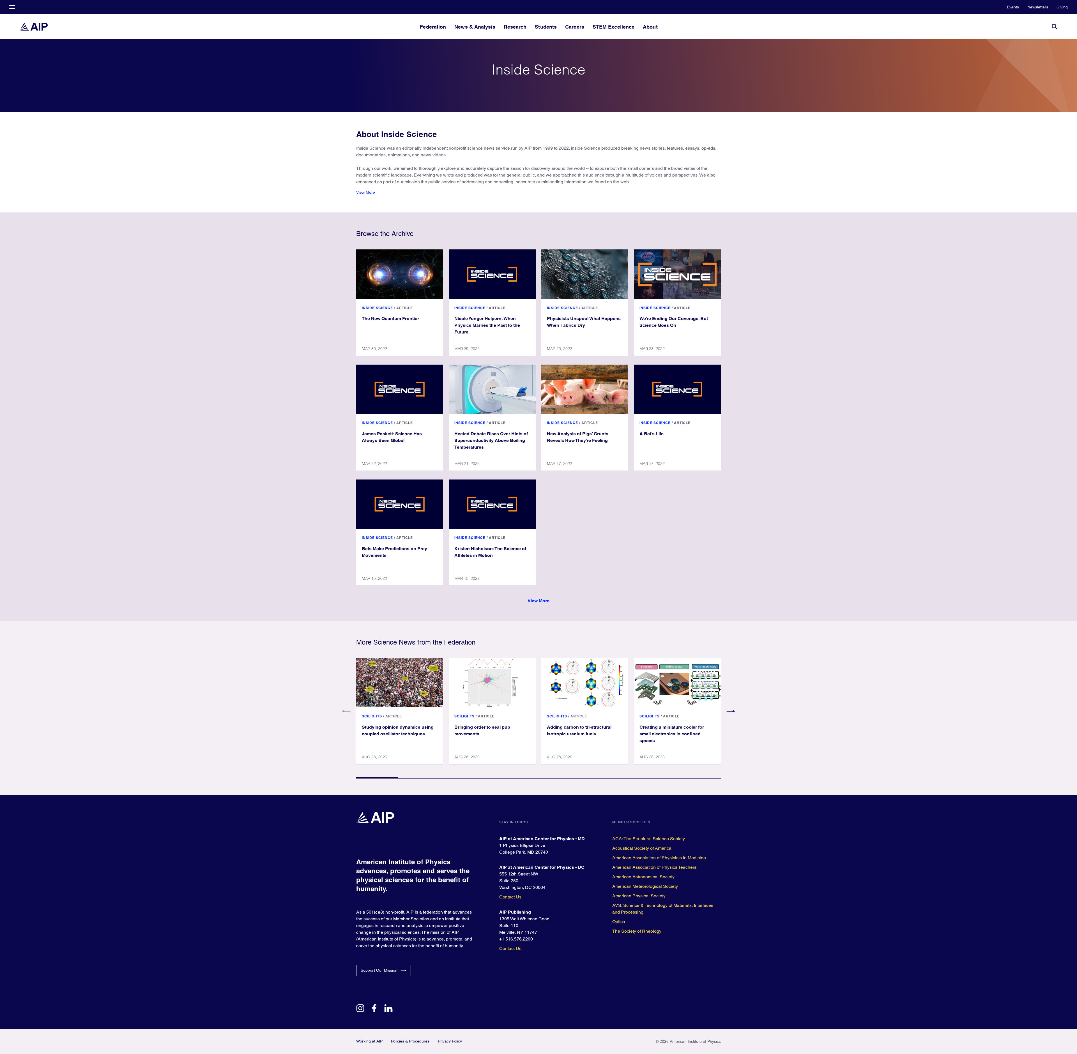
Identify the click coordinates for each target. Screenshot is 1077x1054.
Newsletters (1037, 7)
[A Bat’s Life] (677, 389)
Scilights (372, 716)
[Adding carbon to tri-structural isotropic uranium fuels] (584, 682)
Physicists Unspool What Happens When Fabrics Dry (584, 322)
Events (1013, 7)
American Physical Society (639, 895)
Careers (574, 27)
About (650, 27)
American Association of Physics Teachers (654, 867)
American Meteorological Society (645, 886)
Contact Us (510, 897)
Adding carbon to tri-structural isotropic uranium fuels (579, 730)
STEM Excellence (613, 27)
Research (515, 27)
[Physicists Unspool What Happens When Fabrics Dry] (584, 274)
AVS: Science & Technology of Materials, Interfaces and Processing (662, 909)
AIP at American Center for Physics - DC (541, 867)
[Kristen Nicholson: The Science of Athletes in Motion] (492, 504)
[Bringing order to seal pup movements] (492, 682)
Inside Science (377, 308)
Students (546, 27)
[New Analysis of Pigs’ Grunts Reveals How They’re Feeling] (584, 389)
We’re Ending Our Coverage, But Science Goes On (673, 322)
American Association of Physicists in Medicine (659, 857)
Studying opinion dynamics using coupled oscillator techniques (398, 730)
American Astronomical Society (643, 876)
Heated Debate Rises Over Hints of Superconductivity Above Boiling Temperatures (491, 440)
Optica (618, 921)
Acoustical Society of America (641, 848)
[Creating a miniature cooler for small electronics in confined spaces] (677, 682)
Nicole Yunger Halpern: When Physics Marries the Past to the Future (487, 325)
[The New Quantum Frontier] (399, 274)
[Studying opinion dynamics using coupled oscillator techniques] (399, 682)
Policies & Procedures (410, 1041)
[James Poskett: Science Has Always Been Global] (399, 389)
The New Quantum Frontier (390, 318)
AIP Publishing (515, 912)
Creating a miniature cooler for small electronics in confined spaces (671, 733)
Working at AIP (369, 1041)
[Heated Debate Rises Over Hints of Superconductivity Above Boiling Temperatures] (492, 389)
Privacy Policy (450, 1041)
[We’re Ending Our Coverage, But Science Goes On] (677, 274)
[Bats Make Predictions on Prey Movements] (399, 504)
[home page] (34, 27)
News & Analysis (474, 27)
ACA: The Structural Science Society (648, 838)
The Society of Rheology (636, 931)
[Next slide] (730, 711)
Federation (433, 27)
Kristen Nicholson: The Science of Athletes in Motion (490, 552)
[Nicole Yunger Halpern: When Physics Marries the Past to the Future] (492, 274)
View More (365, 192)
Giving (1062, 7)
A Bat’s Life (651, 433)
